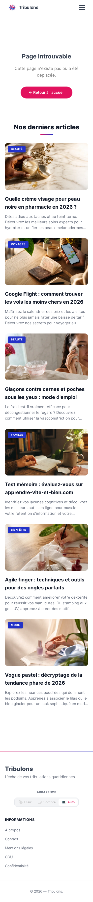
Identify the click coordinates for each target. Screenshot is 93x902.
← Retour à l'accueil (46, 92)
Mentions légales (19, 848)
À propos (13, 830)
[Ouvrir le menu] (82, 7)
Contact (11, 839)
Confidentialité (17, 866)
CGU (9, 857)
